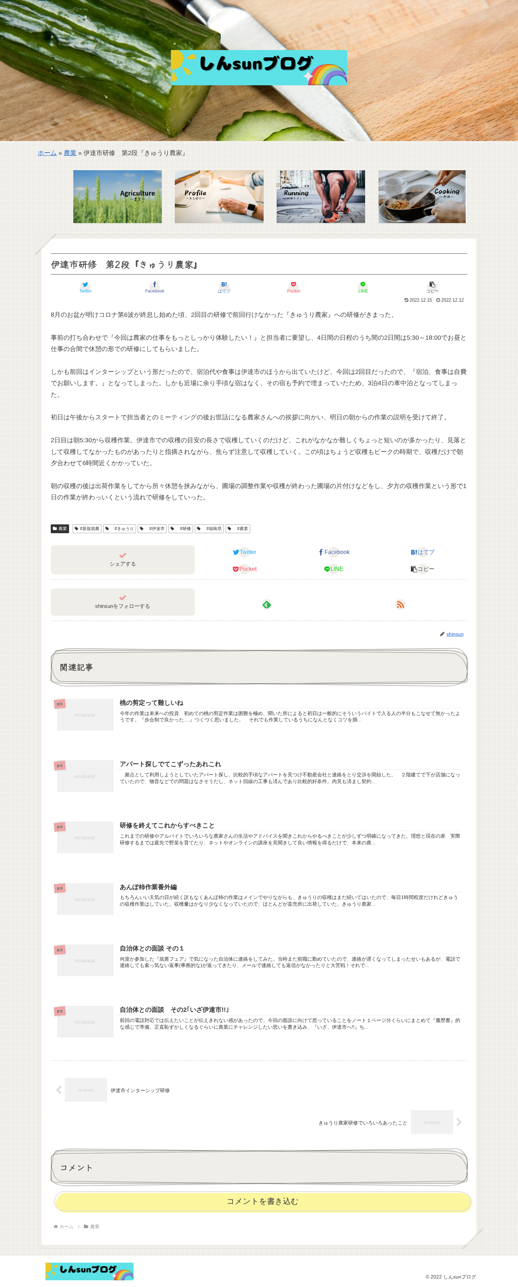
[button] (432, 287)
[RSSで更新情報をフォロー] (400, 604)
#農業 (240, 528)
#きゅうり (122, 528)
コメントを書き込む (263, 1201)
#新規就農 (89, 528)
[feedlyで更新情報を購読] (266, 604)
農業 (70, 152)
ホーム (47, 152)
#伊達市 (155, 528)
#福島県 (212, 528)
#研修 (183, 528)
